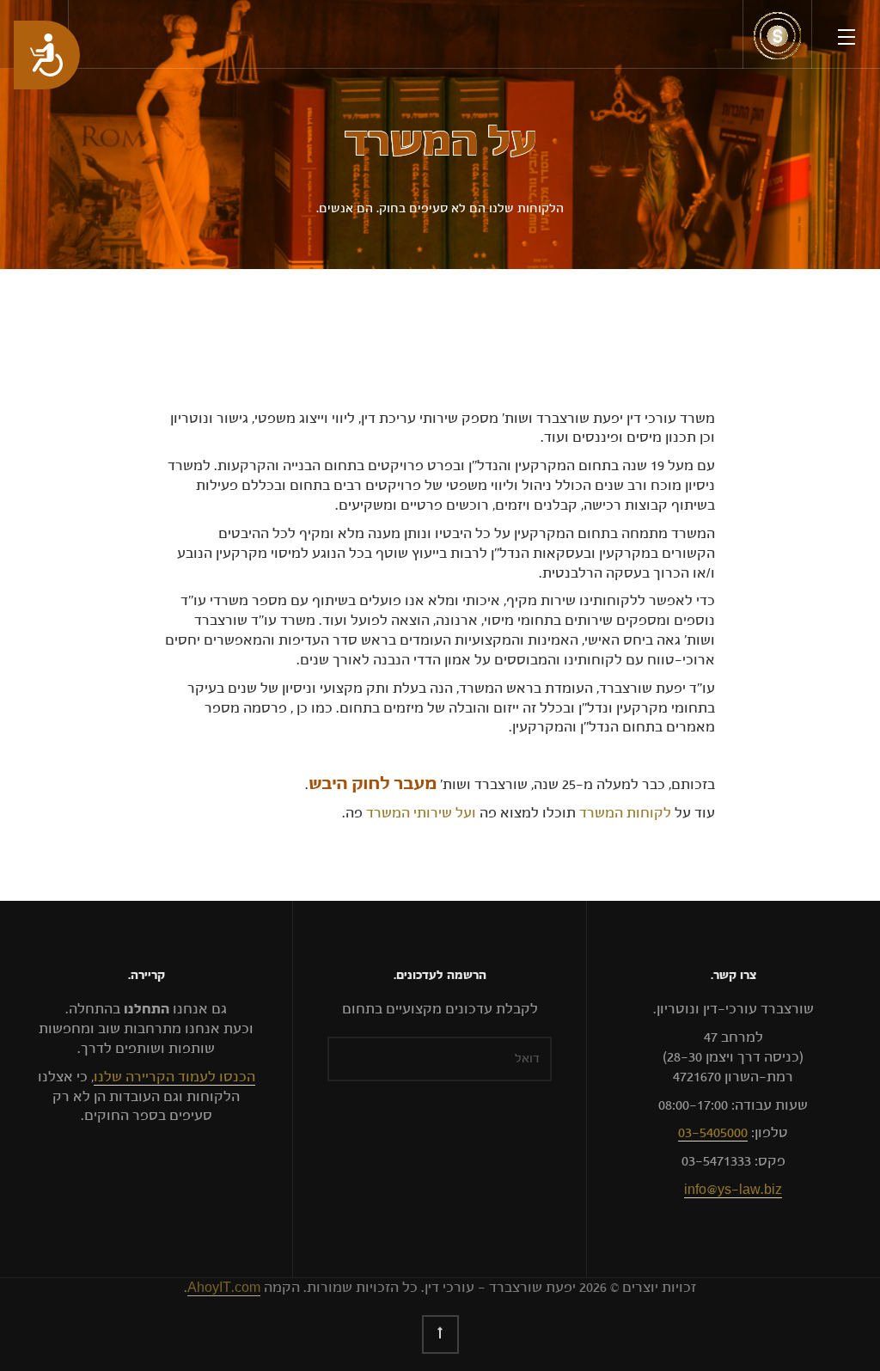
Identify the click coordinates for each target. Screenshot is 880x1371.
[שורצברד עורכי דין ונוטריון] (777, 35)
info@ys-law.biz (733, 1189)
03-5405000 (713, 1133)
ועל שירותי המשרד (421, 813)
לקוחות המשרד (625, 813)
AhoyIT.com (223, 1287)
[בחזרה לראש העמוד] (440, 1334)
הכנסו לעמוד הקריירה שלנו (174, 1077)
